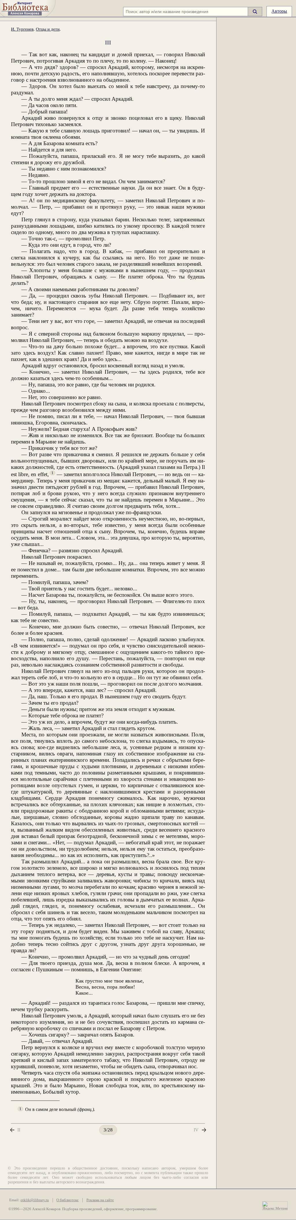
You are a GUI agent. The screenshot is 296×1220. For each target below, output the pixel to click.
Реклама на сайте (100, 1200)
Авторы (279, 11)
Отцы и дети (48, 29)
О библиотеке (67, 1200)
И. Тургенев (22, 29)
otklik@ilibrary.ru (35, 1200)
